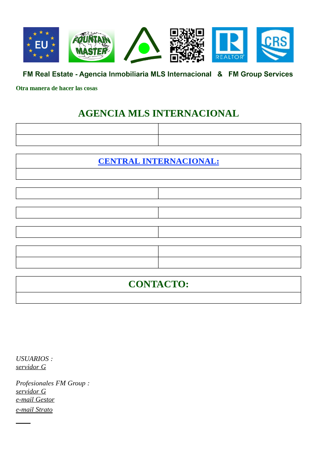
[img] (158, 52)
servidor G (31, 367)
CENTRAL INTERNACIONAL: (158, 161)
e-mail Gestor (35, 399)
